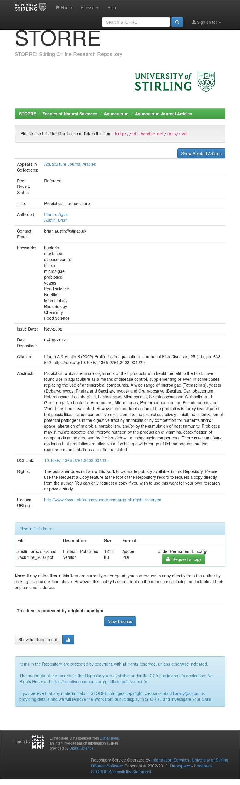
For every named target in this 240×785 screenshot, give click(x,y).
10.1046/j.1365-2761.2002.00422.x (76, 460)
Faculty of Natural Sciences (69, 113)
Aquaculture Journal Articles (163, 113)
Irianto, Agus (56, 214)
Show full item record (37, 639)
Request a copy (185, 559)
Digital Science (81, 747)
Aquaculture (116, 113)
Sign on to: (207, 22)
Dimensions (109, 737)
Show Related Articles (201, 153)
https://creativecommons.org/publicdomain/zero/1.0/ (99, 681)
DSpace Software (107, 766)
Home (66, 7)
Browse (88, 7)
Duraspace (180, 766)
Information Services (170, 760)
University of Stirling (210, 760)
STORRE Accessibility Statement (121, 771)
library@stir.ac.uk (189, 693)
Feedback (203, 766)
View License (120, 621)
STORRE (27, 113)
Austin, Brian (56, 220)
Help (111, 7)
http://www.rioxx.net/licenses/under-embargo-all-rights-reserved (102, 500)
